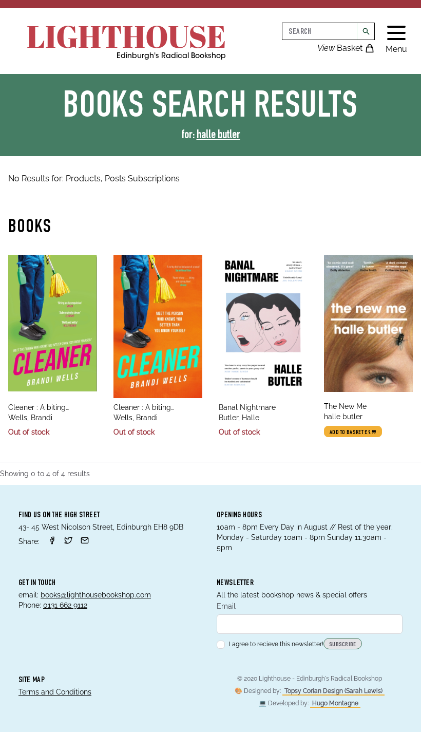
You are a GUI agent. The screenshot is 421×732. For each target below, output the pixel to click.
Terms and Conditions (54, 692)
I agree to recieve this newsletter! (276, 644)
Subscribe (342, 645)
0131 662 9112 (65, 605)
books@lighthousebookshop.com (96, 595)
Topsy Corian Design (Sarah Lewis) (333, 691)
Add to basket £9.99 (353, 432)
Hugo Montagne (335, 703)
